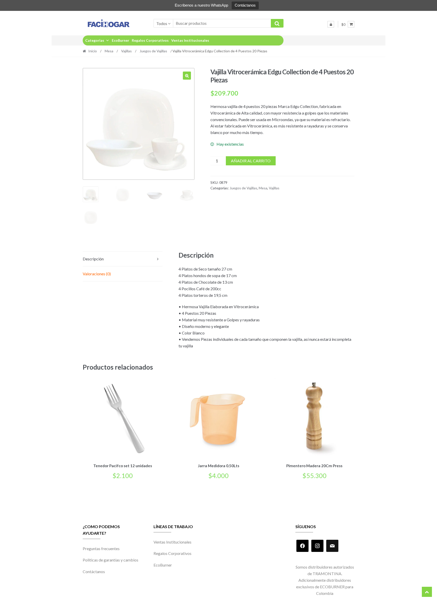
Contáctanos (245, 5)
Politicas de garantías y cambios (110, 559)
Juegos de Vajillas (153, 51)
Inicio (92, 51)
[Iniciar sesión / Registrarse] (330, 24)
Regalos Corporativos (150, 40)
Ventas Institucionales (190, 40)
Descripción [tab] (93, 258)
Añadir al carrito (251, 160)
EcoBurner (120, 40)
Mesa (109, 51)
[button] (187, 76)
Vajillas (126, 51)
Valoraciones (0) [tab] (97, 273)
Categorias (94, 40)
